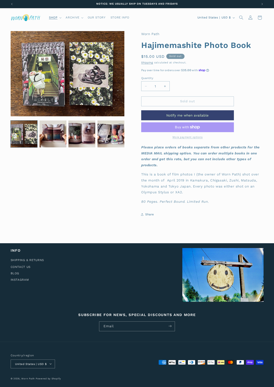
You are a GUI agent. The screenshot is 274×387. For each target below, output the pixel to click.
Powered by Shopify (48, 378)
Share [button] (149, 214)
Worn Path (28, 378)
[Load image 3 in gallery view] (81, 134)
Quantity (147, 78)
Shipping (147, 62)
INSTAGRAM (20, 279)
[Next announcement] (262, 4)
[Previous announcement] (11, 4)
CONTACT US (20, 266)
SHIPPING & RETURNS (27, 260)
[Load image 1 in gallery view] (24, 134)
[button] (54, 17)
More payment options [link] (188, 137)
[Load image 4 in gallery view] (110, 134)
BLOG (15, 273)
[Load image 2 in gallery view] (53, 134)
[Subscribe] (170, 326)
